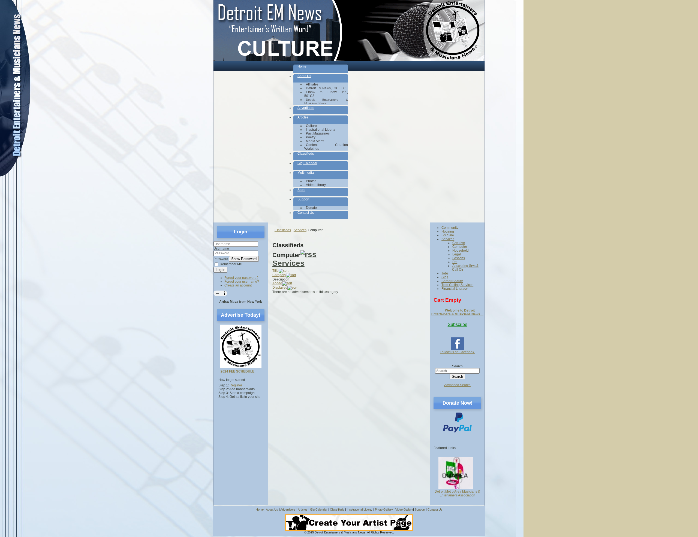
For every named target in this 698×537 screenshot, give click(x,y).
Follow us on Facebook (457, 352)
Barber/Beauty (452, 281)
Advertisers (288, 509)
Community (449, 228)
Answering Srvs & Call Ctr (465, 267)
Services (288, 263)
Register (236, 385)
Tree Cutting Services (457, 285)
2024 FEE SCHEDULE (237, 371)
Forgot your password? (241, 278)
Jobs (445, 273)
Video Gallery (404, 509)
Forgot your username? (241, 281)
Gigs (444, 277)
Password (220, 259)
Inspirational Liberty (359, 509)
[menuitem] (320, 69)
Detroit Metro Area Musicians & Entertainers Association (457, 493)
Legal (456, 254)
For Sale (447, 235)
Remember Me (231, 264)
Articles (303, 509)
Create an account (238, 285)
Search (457, 366)
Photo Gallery (384, 509)
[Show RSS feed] (308, 254)
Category (279, 275)
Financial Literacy (454, 289)
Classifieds (337, 509)
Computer (459, 247)
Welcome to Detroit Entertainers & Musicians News (457, 312)
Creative (458, 243)
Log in (220, 270)
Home (260, 509)
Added (277, 283)
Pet (454, 262)
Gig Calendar (318, 509)
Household (460, 250)
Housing (447, 231)
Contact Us (435, 509)
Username (221, 249)
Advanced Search (457, 385)
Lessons (458, 258)
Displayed (279, 287)
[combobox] (457, 371)
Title (275, 271)
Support (420, 509)
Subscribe (457, 324)
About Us (272, 509)
